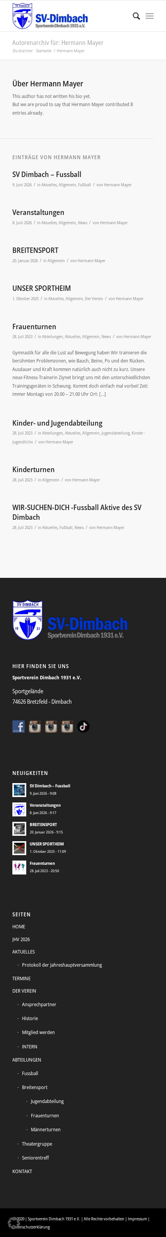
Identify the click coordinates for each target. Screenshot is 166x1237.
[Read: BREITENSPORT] (19, 829)
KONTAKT (22, 1171)
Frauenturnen (34, 326)
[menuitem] (132, 15)
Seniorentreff (35, 1157)
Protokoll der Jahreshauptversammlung (62, 964)
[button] (14, 1223)
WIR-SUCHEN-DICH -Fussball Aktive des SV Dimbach (76, 512)
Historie (30, 1018)
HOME (18, 926)
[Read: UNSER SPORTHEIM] (19, 848)
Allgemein (67, 184)
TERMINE (21, 978)
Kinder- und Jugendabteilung (57, 423)
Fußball (84, 184)
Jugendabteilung (116, 433)
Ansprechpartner (39, 1004)
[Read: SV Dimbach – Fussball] (19, 790)
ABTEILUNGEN (26, 1059)
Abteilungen (52, 336)
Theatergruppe (37, 1143)
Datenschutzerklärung (31, 1227)
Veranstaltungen (38, 212)
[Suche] (132, 15)
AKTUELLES (23, 951)
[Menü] (150, 16)
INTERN (29, 1046)
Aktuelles (49, 184)
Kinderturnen (33, 469)
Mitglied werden (38, 1032)
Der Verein (94, 298)
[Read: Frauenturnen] (19, 867)
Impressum (137, 1219)
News (82, 222)
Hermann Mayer (118, 184)
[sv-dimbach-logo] (68, 15)
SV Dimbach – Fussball (46, 174)
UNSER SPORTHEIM (41, 288)
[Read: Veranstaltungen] (19, 809)
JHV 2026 (21, 939)
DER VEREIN (24, 990)
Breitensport (34, 1087)
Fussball (30, 1073)
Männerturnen (46, 1129)
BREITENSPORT (35, 250)
